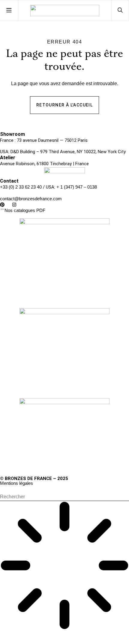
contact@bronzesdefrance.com (31, 198)
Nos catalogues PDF (24, 210)
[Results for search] (64, 566)
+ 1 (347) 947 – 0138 (76, 186)
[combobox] (64, 497)
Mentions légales (16, 483)
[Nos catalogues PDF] (2, 209)
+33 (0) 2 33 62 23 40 (21, 186)
